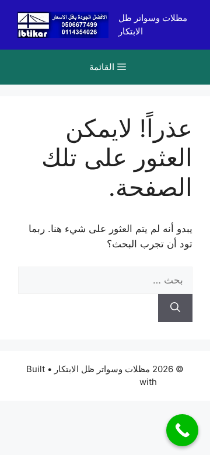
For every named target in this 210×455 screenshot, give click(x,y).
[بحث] (175, 308)
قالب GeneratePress (95, 381)
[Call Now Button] (182, 430)
